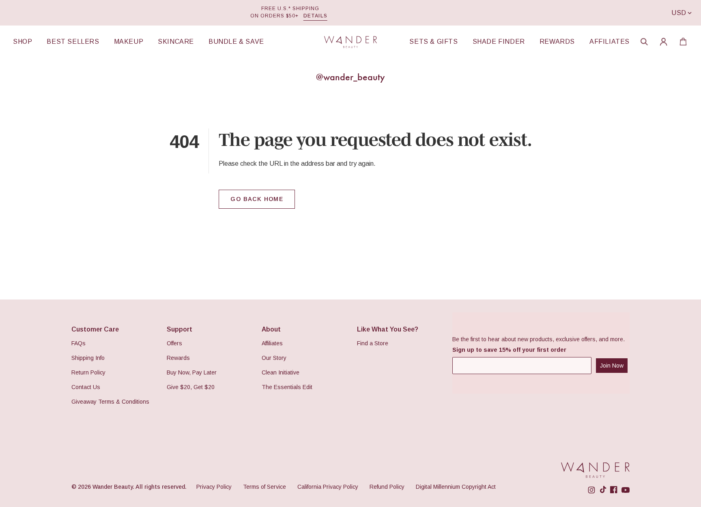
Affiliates (609, 42)
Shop (22, 42)
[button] (644, 42)
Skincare (176, 42)
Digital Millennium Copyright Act (456, 486)
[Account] (664, 42)
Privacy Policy (214, 486)
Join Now (612, 365)
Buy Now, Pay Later (192, 372)
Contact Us (85, 387)
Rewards (557, 42)
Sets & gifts (433, 42)
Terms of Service (264, 486)
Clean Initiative (280, 372)
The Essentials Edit (287, 387)
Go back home (256, 199)
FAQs (78, 343)
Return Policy (88, 372)
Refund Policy (387, 486)
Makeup (129, 42)
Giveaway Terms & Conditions (110, 401)
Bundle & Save (236, 42)
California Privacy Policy (327, 486)
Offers (174, 343)
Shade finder (499, 42)
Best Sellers (73, 42)
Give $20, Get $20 (191, 387)
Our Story (274, 358)
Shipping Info (88, 358)
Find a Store (372, 343)
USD (678, 13)
